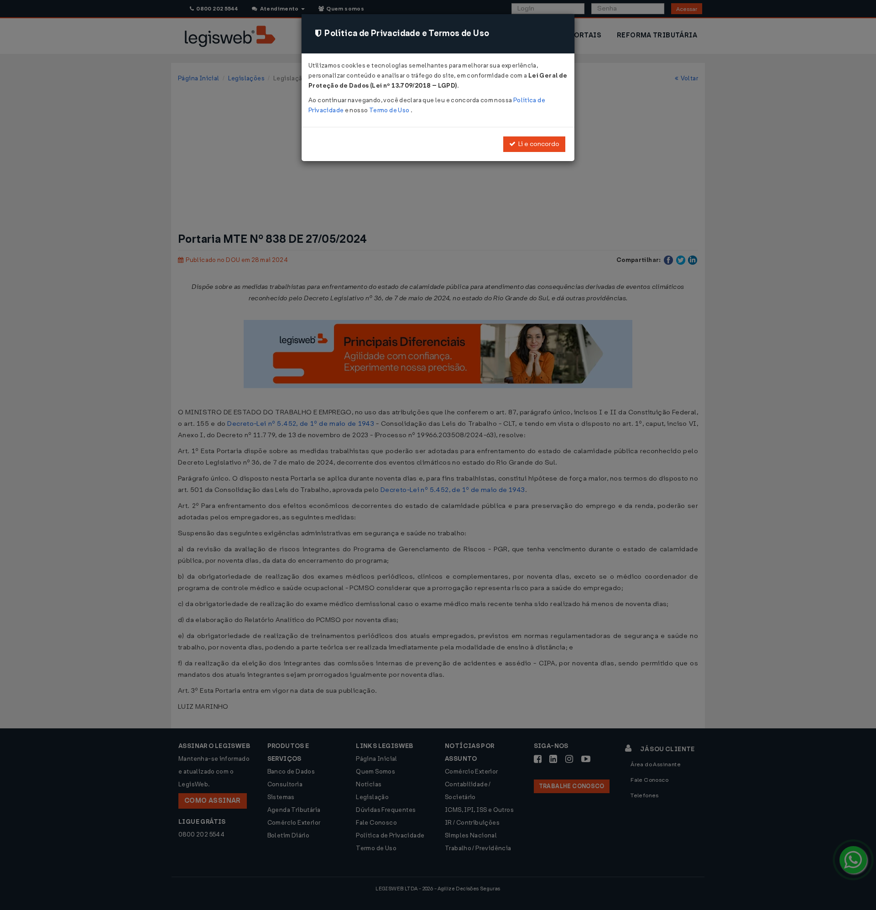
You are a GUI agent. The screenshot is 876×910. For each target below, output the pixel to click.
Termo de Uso (390, 110)
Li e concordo (537, 144)
